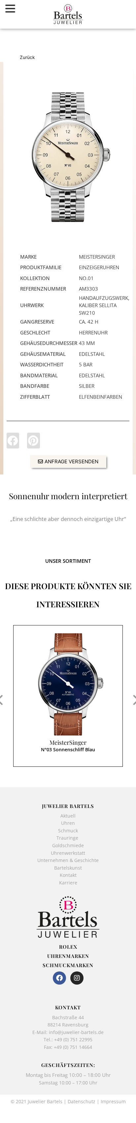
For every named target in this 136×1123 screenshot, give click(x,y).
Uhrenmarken (68, 956)
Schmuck (68, 830)
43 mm (87, 343)
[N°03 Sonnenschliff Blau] (68, 684)
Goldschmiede (68, 845)
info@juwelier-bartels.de (76, 1032)
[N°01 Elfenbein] (68, 157)
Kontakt (68, 875)
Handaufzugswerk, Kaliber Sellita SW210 (104, 305)
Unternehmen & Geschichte (68, 860)
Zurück (27, 57)
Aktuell (68, 816)
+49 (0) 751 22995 (73, 1039)
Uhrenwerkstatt (68, 853)
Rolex (68, 946)
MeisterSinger (68, 742)
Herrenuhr (93, 332)
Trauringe (68, 838)
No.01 (86, 278)
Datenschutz (81, 1101)
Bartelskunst (68, 868)
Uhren (68, 823)
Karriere (68, 882)
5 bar (85, 364)
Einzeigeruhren (99, 267)
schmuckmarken (68, 965)
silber (86, 386)
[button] (13, 440)
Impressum (113, 1101)
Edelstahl (92, 354)
